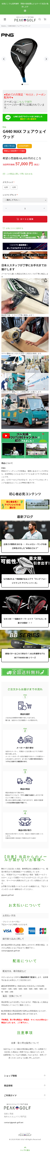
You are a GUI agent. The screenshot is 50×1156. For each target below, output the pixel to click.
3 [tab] (26, 84)
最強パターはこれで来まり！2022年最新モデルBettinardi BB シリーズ (25, 655)
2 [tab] (24, 84)
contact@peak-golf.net (10, 950)
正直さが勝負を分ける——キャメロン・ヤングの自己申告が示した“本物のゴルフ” (25, 546)
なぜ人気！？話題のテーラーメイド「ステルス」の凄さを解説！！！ (25, 620)
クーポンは (18, 102)
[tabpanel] (25, 57)
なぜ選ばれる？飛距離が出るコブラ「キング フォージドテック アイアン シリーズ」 (25, 581)
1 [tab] (22, 84)
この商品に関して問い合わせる (19, 174)
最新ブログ (25, 516)
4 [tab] (28, 84)
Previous (3, 58)
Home (3, 26)
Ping (4, 127)
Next (46, 58)
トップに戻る (25, 1150)
